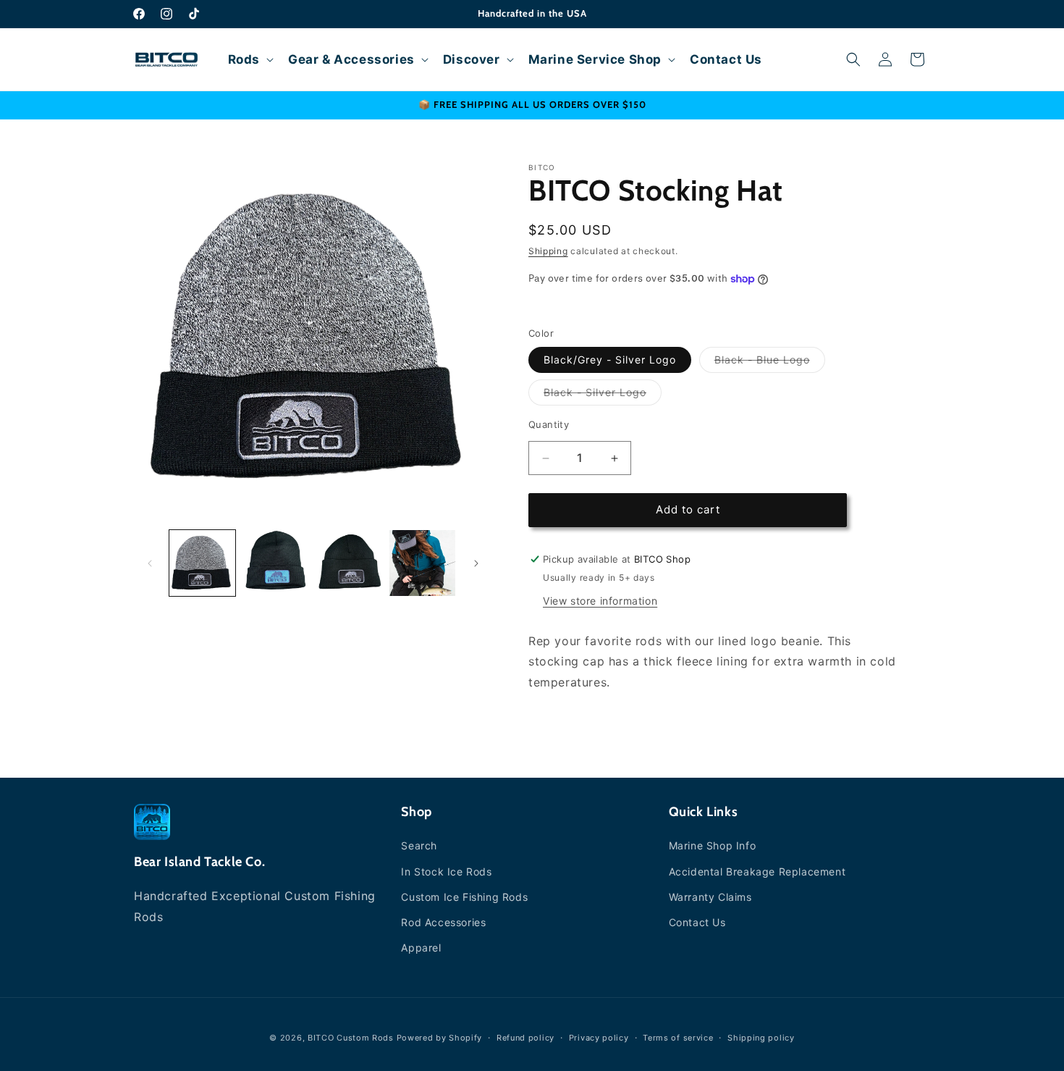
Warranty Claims (710, 897)
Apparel (421, 947)
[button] (249, 59)
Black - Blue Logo (769, 363)
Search (419, 846)
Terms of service (678, 1037)
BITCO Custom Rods (351, 1038)
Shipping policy (761, 1037)
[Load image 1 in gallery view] (202, 563)
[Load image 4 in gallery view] (422, 563)
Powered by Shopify (440, 1038)
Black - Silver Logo (603, 396)
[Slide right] (476, 563)
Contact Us (697, 922)
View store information (600, 601)
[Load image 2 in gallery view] (275, 563)
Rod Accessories (443, 922)
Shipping (548, 250)
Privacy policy (599, 1037)
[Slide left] (150, 563)
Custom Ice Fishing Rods (464, 897)
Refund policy (525, 1037)
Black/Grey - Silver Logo (610, 360)
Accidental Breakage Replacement (757, 871)
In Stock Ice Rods (446, 871)
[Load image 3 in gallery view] (349, 563)
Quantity (548, 425)
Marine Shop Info (712, 846)
